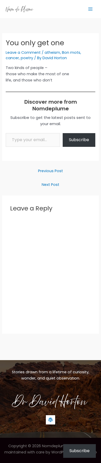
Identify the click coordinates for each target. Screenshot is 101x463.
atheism (52, 52)
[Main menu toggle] (90, 9)
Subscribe (79, 140)
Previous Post (50, 170)
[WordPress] (50, 419)
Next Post (50, 184)
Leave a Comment (23, 52)
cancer (12, 57)
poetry (27, 57)
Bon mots (71, 52)
